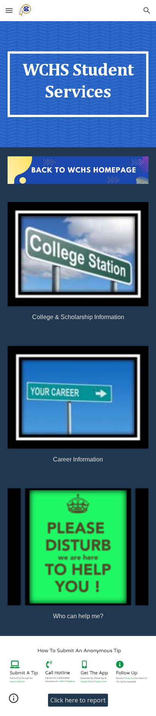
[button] (9, 10)
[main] (78, 84)
